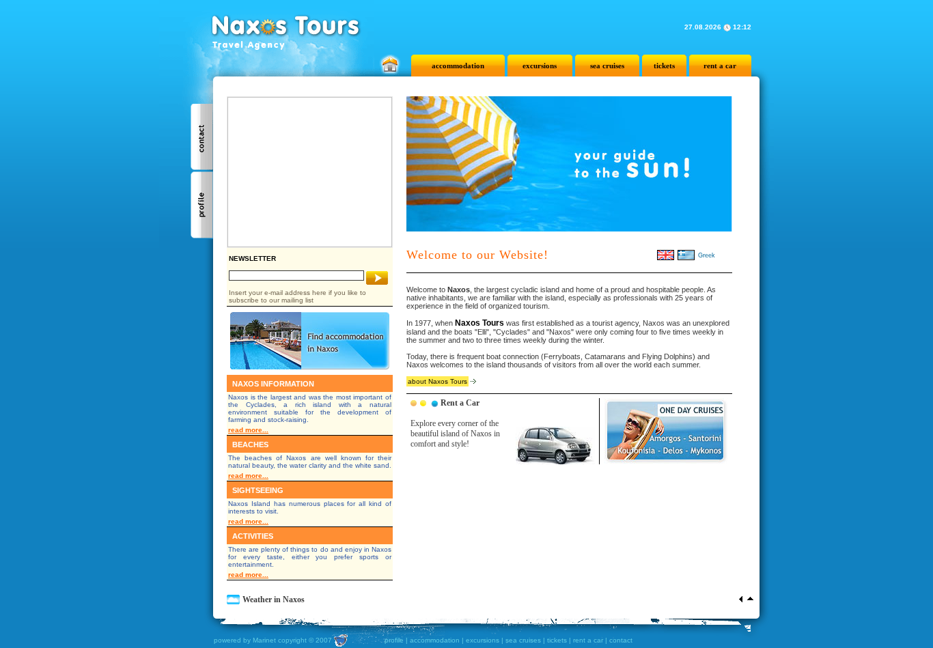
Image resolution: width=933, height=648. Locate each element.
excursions (540, 65)
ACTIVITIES (252, 536)
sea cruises (607, 65)
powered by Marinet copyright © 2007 (273, 639)
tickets (664, 65)
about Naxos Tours (437, 381)
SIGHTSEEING (257, 490)
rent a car (720, 65)
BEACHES (250, 444)
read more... (248, 430)
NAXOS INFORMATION (273, 384)
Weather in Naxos (273, 599)
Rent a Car (460, 403)
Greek (706, 255)
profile (394, 640)
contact (620, 640)
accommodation (458, 65)
